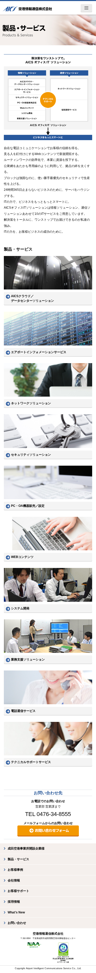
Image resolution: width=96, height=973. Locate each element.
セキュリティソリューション (31, 454)
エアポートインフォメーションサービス (38, 352)
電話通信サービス (23, 711)
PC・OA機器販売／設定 (28, 506)
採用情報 (14, 901)
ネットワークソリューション (31, 403)
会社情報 (14, 880)
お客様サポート (18, 891)
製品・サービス (18, 859)
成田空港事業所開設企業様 (26, 848)
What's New (16, 912)
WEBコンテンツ (22, 557)
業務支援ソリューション (28, 659)
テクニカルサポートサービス (31, 762)
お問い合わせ (17, 923)
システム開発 (20, 608)
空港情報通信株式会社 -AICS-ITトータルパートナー (27, 7)
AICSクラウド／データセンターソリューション (32, 298)
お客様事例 (15, 869)
